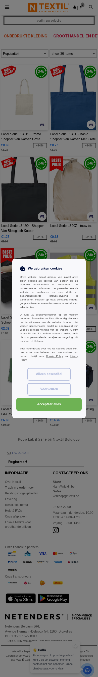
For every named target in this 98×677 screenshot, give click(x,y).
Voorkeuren (49, 389)
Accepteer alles (49, 404)
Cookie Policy (54, 356)
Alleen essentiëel (49, 374)
